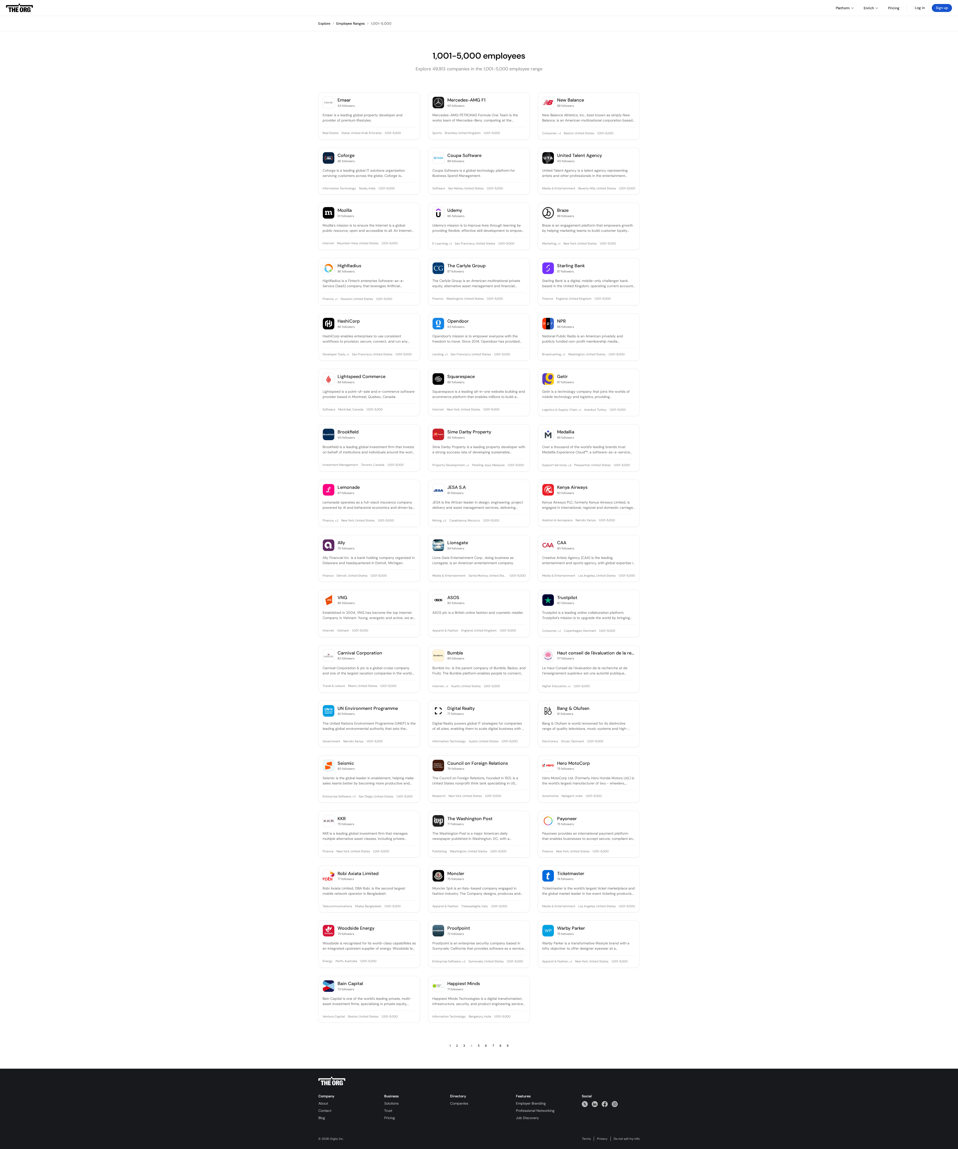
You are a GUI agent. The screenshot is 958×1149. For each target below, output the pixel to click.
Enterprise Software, (337, 796)
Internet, (438, 686)
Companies (459, 1103)
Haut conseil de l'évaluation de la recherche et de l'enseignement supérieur (596, 653)
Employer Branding (531, 1103)
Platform (843, 8)
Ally (341, 543)
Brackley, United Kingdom (463, 133)
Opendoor (458, 321)
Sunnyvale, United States (486, 961)
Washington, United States (465, 299)
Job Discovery (527, 1118)
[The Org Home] (19, 7)
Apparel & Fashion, (555, 961)
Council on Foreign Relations (477, 763)
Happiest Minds (463, 984)
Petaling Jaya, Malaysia (488, 465)
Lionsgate (457, 543)
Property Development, (449, 465)
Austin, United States (466, 686)
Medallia (565, 432)
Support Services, (554, 465)
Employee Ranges (350, 23)
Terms (586, 1139)
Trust (388, 1110)
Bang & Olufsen (573, 708)
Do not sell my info (627, 1139)
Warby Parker (571, 928)
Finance (437, 299)
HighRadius (349, 266)
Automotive (550, 796)
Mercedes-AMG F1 (466, 100)
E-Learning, (440, 244)
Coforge (346, 155)
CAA (561, 543)
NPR (561, 321)
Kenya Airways (572, 487)
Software (438, 188)
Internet (328, 243)
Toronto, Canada (372, 465)
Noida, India (367, 188)
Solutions (391, 1103)
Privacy (602, 1139)
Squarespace (461, 377)
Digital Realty (461, 708)
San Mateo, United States (466, 188)
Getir (562, 377)
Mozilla (345, 210)
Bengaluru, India (480, 1017)
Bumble (455, 653)
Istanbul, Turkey (595, 410)
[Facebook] (605, 1104)
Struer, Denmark (572, 741)
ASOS (453, 598)
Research (439, 796)
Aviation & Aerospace (557, 520)
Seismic (346, 763)
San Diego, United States (376, 796)
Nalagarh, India (572, 796)
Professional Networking (535, 1110)
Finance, (328, 299)
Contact (324, 1110)
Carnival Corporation (360, 653)
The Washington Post (469, 819)
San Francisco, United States (475, 244)
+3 (569, 465)
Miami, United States (362, 686)
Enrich (869, 8)
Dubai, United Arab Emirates (362, 133)
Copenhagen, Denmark (580, 631)
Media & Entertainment (558, 188)
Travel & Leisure (334, 686)
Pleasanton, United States (592, 465)
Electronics (550, 741)
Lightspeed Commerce (361, 377)
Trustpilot (567, 598)
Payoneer (567, 819)
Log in (920, 7)
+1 (559, 133)
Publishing (439, 851)
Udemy (454, 210)
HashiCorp (349, 321)
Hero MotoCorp (573, 763)
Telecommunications (337, 906)
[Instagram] (615, 1104)
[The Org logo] (331, 1081)
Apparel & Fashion (445, 631)
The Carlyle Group (466, 266)
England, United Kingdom (574, 299)
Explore (324, 23)
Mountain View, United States (357, 243)
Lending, (438, 354)
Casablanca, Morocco (464, 520)
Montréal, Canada (350, 409)
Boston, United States (579, 133)
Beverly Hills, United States (597, 188)
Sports (437, 133)
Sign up (942, 7)
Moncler (455, 874)
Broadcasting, (552, 354)
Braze (563, 210)
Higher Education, (554, 686)
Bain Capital (350, 984)
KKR (342, 819)
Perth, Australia (346, 961)
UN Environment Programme (368, 708)
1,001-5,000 (381, 23)
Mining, (437, 520)
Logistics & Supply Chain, (560, 410)
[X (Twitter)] (585, 1104)
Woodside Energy (356, 928)
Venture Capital (334, 1017)
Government (331, 741)
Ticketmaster (570, 874)
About (323, 1103)
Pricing (389, 1118)
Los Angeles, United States (597, 576)
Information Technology (339, 188)
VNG (342, 598)
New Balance (570, 100)
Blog (321, 1118)
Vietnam (343, 631)
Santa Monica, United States (487, 576)
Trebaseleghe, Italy (474, 906)
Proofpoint (458, 928)
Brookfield (348, 432)
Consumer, (549, 133)
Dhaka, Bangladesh (368, 906)
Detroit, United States (352, 576)
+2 (336, 521)
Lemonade (349, 487)
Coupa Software (464, 155)
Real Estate (331, 133)
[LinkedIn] (595, 1104)
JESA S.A (456, 487)
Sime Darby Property (469, 432)
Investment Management (340, 465)
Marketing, (549, 244)
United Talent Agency (579, 155)
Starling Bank (571, 266)
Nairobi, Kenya (586, 520)
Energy (328, 961)
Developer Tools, (334, 354)
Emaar (344, 100)
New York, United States (580, 244)
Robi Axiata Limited (358, 874)
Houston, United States (357, 299)
